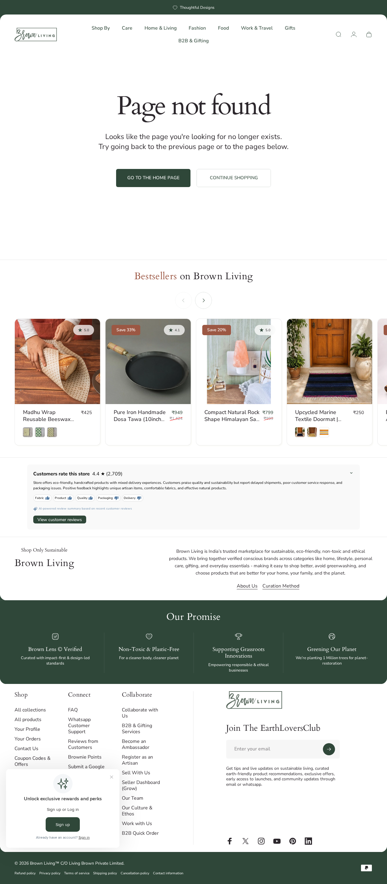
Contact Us (26, 749)
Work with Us (137, 824)
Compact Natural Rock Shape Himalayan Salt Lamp (231, 419)
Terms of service (76, 873)
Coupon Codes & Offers (32, 761)
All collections (30, 710)
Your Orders (28, 739)
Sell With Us (136, 773)
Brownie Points (85, 757)
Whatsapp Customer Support (79, 726)
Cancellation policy (135, 873)
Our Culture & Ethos (137, 811)
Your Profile (27, 729)
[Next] (203, 300)
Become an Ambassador (135, 744)
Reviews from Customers (83, 744)
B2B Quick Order (140, 833)
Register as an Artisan (137, 760)
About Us (247, 586)
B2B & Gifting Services (137, 729)
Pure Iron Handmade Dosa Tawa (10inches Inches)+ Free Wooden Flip (140, 422)
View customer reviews (59, 520)
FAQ (73, 710)
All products (28, 720)
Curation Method (280, 586)
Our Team (132, 798)
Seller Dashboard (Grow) (141, 785)
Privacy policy (49, 873)
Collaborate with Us (140, 713)
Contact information (168, 873)
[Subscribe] (329, 749)
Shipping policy (105, 873)
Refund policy (25, 873)
